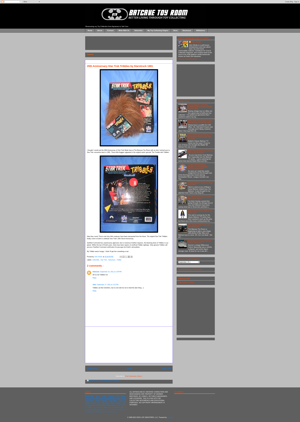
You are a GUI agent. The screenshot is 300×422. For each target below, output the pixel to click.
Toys (98, 396)
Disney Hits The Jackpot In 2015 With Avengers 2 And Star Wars (200, 122)
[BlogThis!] (123, 257)
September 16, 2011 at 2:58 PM (111, 272)
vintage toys (90, 399)
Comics (114, 405)
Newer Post (92, 369)
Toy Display (99, 411)
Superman (90, 401)
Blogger (169, 417)
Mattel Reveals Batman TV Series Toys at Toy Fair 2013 (200, 152)
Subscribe (138, 30)
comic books (120, 399)
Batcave (88, 403)
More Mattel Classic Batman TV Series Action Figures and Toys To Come (200, 137)
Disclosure (187, 30)
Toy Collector (105, 409)
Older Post (166, 369)
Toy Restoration (107, 411)
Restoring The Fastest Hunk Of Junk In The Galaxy (199, 242)
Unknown (96, 272)
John (94, 284)
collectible (96, 260)
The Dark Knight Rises (105, 399)
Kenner (119, 403)
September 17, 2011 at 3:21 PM (107, 284)
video (124, 403)
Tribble (119, 260)
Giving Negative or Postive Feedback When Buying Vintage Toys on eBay (200, 107)
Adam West (102, 401)
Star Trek (104, 260)
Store (175, 30)
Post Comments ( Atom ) (133, 376)
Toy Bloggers (98, 407)
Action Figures (108, 396)
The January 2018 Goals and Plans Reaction (199, 226)
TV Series (121, 396)
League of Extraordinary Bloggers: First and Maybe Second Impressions (198, 167)
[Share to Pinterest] (131, 257)
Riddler (109, 405)
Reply (94, 278)
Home (90, 30)
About (99, 30)
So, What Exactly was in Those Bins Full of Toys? (199, 198)
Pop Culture (114, 411)
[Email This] (121, 257)
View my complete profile (187, 59)
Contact (110, 30)
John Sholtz (196, 42)
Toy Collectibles (104, 403)
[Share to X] (126, 257)
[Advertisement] (129, 42)
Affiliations (200, 30)
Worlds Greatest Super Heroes (95, 405)
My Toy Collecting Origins (158, 30)
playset (121, 409)
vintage (95, 403)
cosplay (113, 403)
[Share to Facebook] (129, 257)
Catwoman (122, 401)
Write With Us (124, 30)
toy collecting (114, 407)
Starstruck (112, 260)
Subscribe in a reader (186, 282)
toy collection (114, 409)
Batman (90, 396)
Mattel (106, 407)
